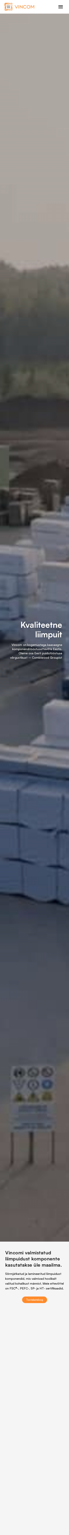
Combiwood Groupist (47, 657)
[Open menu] (60, 7)
